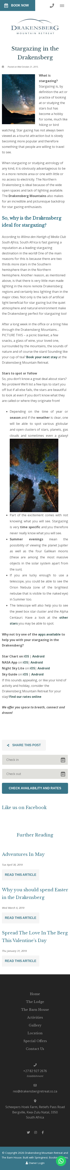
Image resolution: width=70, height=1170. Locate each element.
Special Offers (35, 1041)
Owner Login (36, 1163)
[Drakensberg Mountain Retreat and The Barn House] (35, 25)
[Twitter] (28, 1132)
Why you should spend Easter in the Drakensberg (35, 893)
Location (35, 1033)
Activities (35, 1017)
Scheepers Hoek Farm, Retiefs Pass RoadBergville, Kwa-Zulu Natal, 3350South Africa (35, 1112)
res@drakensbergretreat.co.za (35, 1091)
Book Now (20, 5)
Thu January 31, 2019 (14, 951)
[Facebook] (43, 1132)
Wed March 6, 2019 (13, 908)
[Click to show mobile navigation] (63, 5)
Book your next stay (41, 357)
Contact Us (35, 1049)
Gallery (35, 1025)
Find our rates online (25, 696)
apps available (49, 634)
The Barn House (35, 1010)
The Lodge (35, 1002)
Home (35, 994)
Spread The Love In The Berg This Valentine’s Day (35, 936)
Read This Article (20, 874)
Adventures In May (23, 854)
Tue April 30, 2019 (12, 864)
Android (38, 656)
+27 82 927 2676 (35, 1071)
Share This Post (26, 745)
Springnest (41, 1157)
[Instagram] (35, 1132)
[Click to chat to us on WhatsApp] (61, 1161)
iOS (26, 656)
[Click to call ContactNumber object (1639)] (52, 5)
